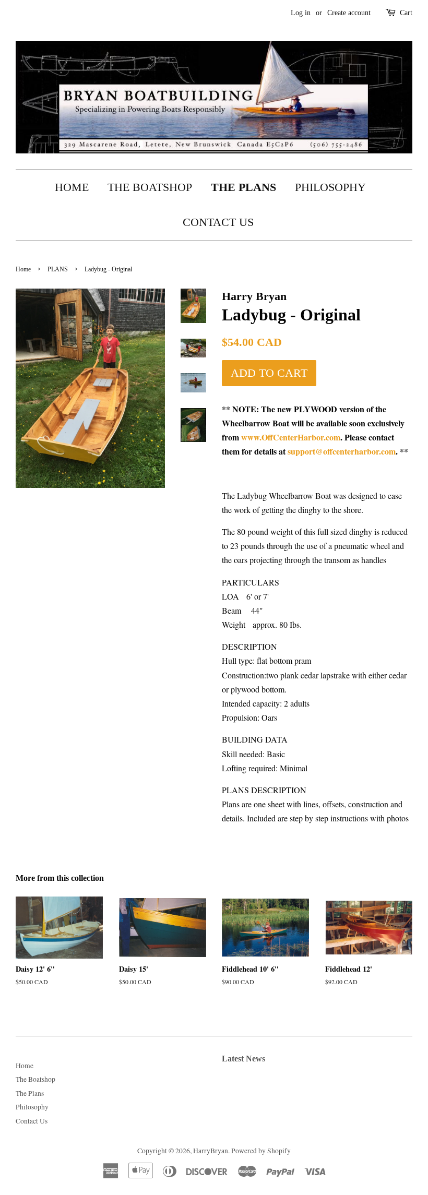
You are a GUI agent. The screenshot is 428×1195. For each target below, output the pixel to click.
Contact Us (218, 222)
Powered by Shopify (261, 1150)
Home (72, 187)
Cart (406, 13)
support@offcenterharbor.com (342, 451)
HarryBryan (210, 1150)
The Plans (243, 187)
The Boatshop (150, 187)
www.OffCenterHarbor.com (290, 437)
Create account (349, 13)
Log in (301, 13)
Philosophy (330, 187)
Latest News (243, 1058)
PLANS (57, 269)
